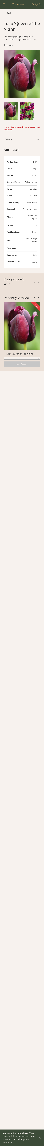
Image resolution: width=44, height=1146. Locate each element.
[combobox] (22, 358)
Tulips (35, 261)
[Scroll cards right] (38, 281)
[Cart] (40, 4)
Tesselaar (18, 4)
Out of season (22, 364)
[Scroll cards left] (34, 281)
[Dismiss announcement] (39, 1137)
